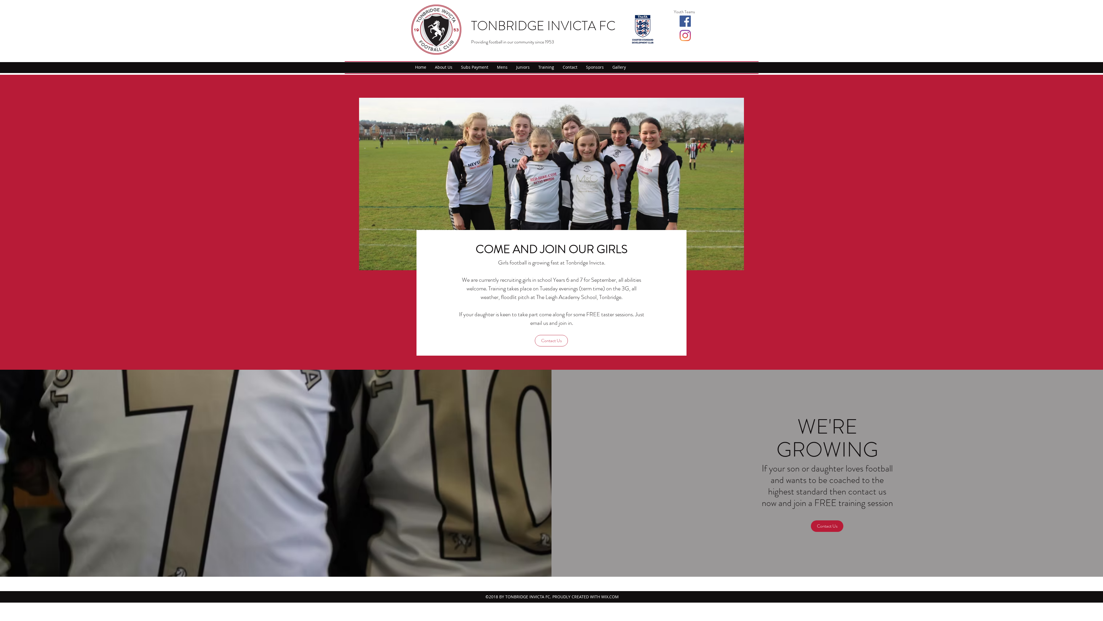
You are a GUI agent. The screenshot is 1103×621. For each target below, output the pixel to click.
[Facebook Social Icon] (685, 21)
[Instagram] (685, 35)
